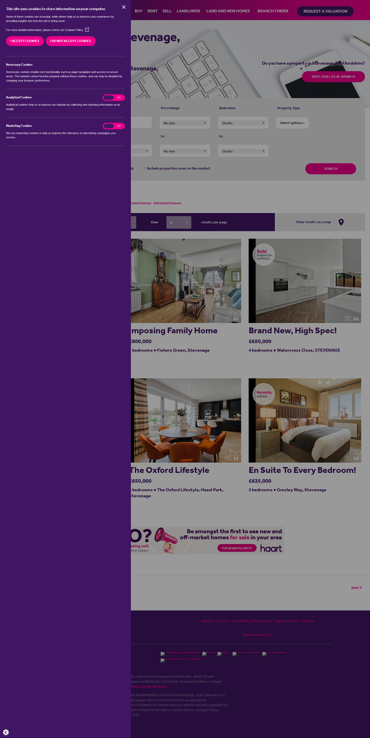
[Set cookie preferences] (10, 728)
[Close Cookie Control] (124, 7)
